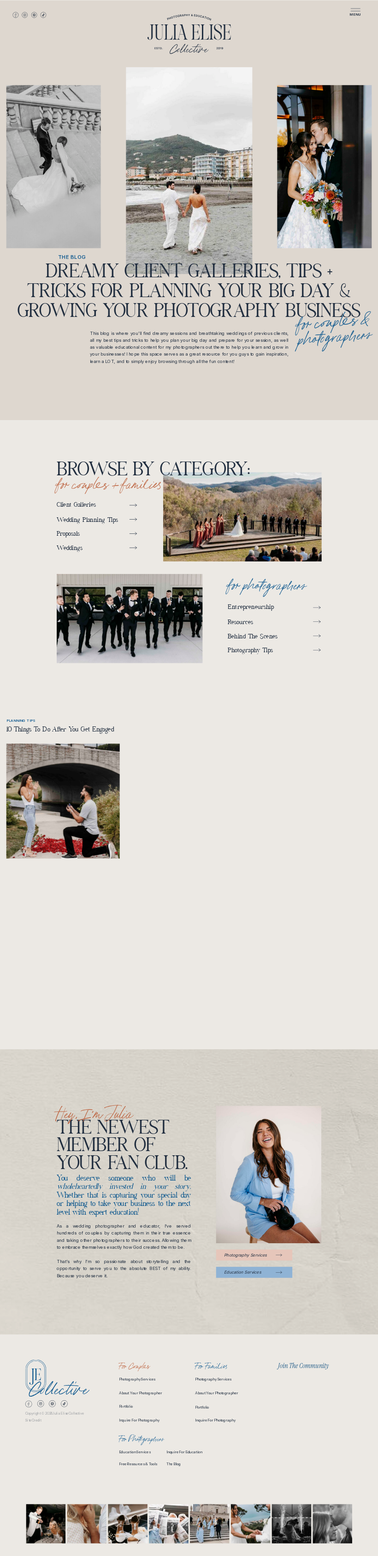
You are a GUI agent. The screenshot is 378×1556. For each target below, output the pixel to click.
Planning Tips (20, 720)
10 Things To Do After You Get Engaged (60, 730)
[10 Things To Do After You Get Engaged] (63, 801)
